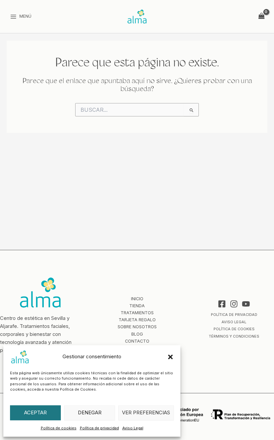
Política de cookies (59, 428)
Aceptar (35, 412)
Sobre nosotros (137, 326)
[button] (170, 357)
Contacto (137, 341)
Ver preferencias (146, 412)
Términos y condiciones (234, 336)
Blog (137, 334)
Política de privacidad (99, 428)
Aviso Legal (132, 428)
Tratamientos (137, 312)
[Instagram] (234, 304)
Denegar (90, 412)
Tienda (137, 305)
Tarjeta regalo (137, 319)
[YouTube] (246, 304)
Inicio (137, 298)
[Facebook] (222, 304)
